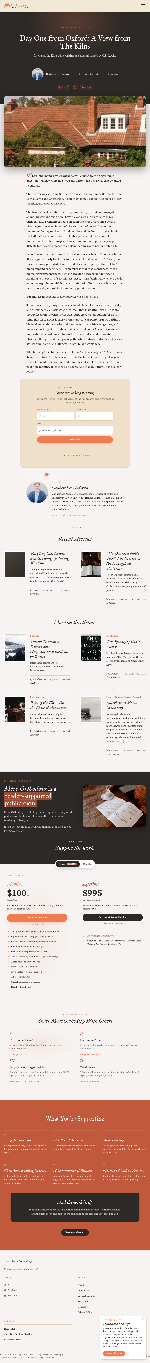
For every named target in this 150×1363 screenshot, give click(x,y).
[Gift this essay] (83, 87)
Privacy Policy (85, 1312)
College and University (76, 27)
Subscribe (75, 439)
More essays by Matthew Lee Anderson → (72, 515)
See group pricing (90, 1054)
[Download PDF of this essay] (75, 87)
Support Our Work (87, 1296)
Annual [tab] (67, 864)
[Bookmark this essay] (67, 87)
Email (40, 424)
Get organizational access (24, 1081)
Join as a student (89, 1081)
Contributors (84, 1290)
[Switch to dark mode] (90, 87)
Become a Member (37, 917)
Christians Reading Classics (18, 1334)
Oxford (61, 27)
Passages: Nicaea (12, 1339)
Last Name (82, 410)
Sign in (86, 455)
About (81, 1285)
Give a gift (16, 1054)
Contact (82, 1306)
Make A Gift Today (114, 1353)
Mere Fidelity (10, 1329)
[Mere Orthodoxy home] (16, 6)
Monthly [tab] (87, 864)
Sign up (147, 1356)
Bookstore (83, 1301)
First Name (43, 410)
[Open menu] (142, 6)
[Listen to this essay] (60, 87)
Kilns (89, 27)
